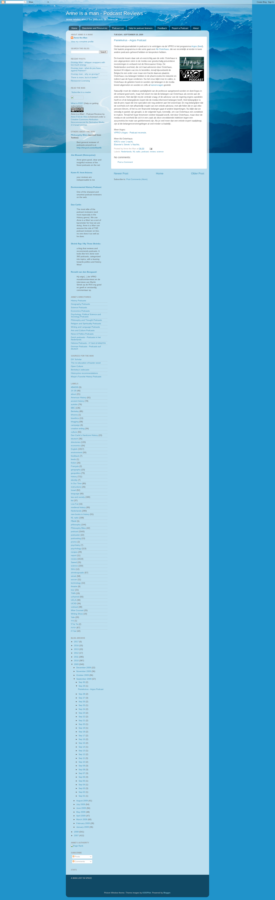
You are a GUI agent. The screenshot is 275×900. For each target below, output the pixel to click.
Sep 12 (82, 754)
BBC (73, 408)
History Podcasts (78, 301)
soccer (74, 579)
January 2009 (82, 827)
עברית (73, 631)
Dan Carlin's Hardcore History (84, 435)
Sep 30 (82, 682)
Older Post (197, 173)
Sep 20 (82, 724)
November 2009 (84, 671)
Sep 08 (82, 769)
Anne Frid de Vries (79, 117)
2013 (76, 649)
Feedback (162, 28)
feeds (73, 459)
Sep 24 (82, 709)
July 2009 (81, 804)
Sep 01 (82, 796)
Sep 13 (82, 751)
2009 (76, 664)
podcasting (76, 538)
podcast (145, 152)
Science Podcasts (79, 307)
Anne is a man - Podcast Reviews (104, 13)
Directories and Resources (94, 28)
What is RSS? (77, 103)
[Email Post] (150, 149)
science (160, 152)
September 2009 (84, 679)
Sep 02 (82, 792)
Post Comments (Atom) (137, 179)
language (75, 494)
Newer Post (121, 173)
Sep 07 (82, 773)
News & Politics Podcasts (82, 334)
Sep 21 (82, 720)
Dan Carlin (76, 205)
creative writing (78, 428)
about (73, 394)
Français (75, 466)
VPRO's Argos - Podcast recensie (130, 133)
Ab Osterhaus (162, 49)
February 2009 (83, 823)
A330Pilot (146, 893)
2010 (76, 661)
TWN (73, 593)
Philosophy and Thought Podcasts (86, 320)
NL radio (136, 152)
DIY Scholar (76, 359)
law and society (78, 497)
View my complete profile (82, 42)
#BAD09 (74, 387)
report (73, 555)
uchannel (75, 597)
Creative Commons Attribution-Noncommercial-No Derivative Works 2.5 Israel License (87, 122)
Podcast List (118, 28)
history (74, 477)
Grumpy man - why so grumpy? (85, 74)
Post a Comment (125, 162)
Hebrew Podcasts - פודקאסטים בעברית (88, 343)
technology (76, 583)
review (153, 152)
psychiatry (75, 545)
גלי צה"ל (74, 624)
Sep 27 (82, 698)
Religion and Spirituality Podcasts (86, 324)
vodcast (74, 607)
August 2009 (82, 801)
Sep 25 (82, 705)
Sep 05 (82, 781)
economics (76, 446)
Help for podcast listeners (141, 28)
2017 (76, 642)
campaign (75, 425)
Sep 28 (82, 694)
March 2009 (82, 819)
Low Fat (74, 504)
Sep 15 (82, 743)
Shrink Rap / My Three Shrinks (85, 244)
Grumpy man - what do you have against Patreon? (86, 69)
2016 (76, 645)
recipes (74, 552)
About (196, 28)
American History (78, 398)
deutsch (74, 439)
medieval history (78, 507)
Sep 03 (82, 788)
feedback (75, 456)
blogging (75, 422)
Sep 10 (82, 762)
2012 (76, 653)
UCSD (73, 603)
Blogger (166, 893)
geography (76, 470)
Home (74, 28)
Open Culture (77, 366)
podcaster (75, 535)
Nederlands (126, 152)
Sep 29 (82, 686)
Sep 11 (82, 758)
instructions (76, 487)
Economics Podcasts (80, 311)
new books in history (80, 514)
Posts (77, 857)
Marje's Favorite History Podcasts (86, 377)
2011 (76, 657)
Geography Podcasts (80, 304)
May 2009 (81, 812)
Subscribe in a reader (81, 92)
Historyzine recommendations (84, 373)
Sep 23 (82, 713)
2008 (76, 832)
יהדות (73, 628)
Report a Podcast (180, 28)
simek (73, 576)
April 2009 (81, 816)
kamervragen (157, 85)
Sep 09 (82, 766)
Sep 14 (82, 747)
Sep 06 (82, 777)
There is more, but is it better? (84, 77)
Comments (79, 861)
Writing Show (77, 614)
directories (75, 442)
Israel (73, 490)
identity (74, 480)
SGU (73, 569)
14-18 (73, 391)
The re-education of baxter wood (86, 363)
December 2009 (84, 668)
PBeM (73, 521)
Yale (73, 617)
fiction (73, 463)
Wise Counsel (77, 610)
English (74, 449)
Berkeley (75, 411)
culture (74, 432)
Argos (194, 46)
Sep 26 (82, 702)
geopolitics (75, 473)
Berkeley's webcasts (80, 370)
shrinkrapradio (77, 573)
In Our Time (76, 483)
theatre (74, 586)
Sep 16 (82, 739)
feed (200, 46)
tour (72, 590)
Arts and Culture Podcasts (83, 330)
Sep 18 (82, 732)
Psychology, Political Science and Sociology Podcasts (86, 315)
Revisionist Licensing (80, 81)
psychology (76, 549)
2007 (76, 835)
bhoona (74, 415)
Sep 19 (82, 728)
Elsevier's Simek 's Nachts (126, 144)
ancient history (77, 401)
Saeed (74, 562)
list (72, 500)
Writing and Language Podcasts (85, 327)
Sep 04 (82, 785)
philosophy (76, 525)
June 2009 (81, 808)
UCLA (73, 600)
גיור (72, 621)
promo (74, 542)
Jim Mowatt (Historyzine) (83, 155)
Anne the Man (80, 38)
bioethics (75, 418)
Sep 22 (82, 717)
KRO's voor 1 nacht (123, 142)
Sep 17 (82, 736)
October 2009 (82, 675)
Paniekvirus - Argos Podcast (130, 40)
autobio (74, 404)
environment (76, 452)
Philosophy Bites (79, 135)
